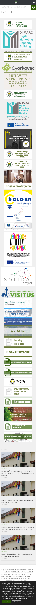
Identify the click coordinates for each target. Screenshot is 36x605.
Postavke (16, 602)
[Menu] (33, 2)
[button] (33, 7)
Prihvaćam (6, 602)
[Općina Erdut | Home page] (16, 2)
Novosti (4, 469)
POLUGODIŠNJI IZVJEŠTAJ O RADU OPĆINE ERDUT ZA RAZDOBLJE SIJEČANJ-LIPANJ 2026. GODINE (17, 473)
